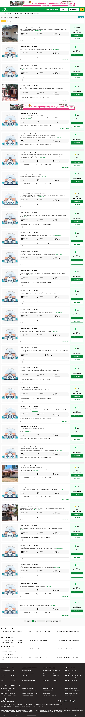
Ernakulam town (56, 670)
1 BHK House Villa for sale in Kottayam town (12, 634)
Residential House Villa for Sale (29, 26)
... (53, 621)
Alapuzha (3, 672)
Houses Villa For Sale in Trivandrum (8, 688)
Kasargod (13, 680)
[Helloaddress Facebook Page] (58, 701)
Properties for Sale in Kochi (70, 670)
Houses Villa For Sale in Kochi (28, 688)
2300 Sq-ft (57, 73)
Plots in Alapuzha (25, 675)
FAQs (83, 715)
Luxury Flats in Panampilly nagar (29, 680)
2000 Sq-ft (57, 278)
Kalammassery (56, 675)
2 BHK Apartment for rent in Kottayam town (40, 657)
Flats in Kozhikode (26, 677)
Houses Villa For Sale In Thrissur (70, 688)
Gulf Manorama (45, 704)
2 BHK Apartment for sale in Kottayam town (40, 640)
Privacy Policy (73, 715)
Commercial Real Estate (69, 695)
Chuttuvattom (38, 704)
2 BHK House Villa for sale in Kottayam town (40, 631)
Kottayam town (11, 21)
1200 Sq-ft (57, 122)
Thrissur (12, 675)
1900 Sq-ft (57, 513)
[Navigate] (3, 33)
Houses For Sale (25, 691)
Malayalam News (12, 704)
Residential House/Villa (23, 21)
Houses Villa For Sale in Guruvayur (71, 691)
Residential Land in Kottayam (49, 688)
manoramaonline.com (31, 715)
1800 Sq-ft (57, 571)
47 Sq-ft (57, 552)
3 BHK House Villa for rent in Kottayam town (12, 649)
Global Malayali (53, 704)
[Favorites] (22, 41)
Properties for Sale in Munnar (71, 680)
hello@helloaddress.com (59, 711)
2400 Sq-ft (57, 200)
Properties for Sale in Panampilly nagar (73, 675)
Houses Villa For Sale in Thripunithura (72, 690)
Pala (44, 677)
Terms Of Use (79, 715)
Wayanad (13, 678)
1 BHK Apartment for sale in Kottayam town (12, 642)
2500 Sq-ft (57, 239)
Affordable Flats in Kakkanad (28, 673)
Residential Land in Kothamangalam (50, 691)
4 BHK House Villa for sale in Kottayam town (68, 631)
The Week (60, 704)
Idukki (12, 673)
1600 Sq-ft (57, 590)
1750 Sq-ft (57, 376)
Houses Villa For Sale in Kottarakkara (30, 693)
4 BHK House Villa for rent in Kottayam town (68, 649)
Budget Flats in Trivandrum (27, 672)
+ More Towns (56, 680)
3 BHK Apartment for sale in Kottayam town (12, 640)
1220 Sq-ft (57, 53)
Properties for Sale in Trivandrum (72, 672)
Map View (82, 17)
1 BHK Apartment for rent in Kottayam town (12, 659)
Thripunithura (56, 678)
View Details (77, 38)
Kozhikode (3, 678)
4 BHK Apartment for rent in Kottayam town (68, 657)
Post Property (64, 9)
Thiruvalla (45, 678)
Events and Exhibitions (25, 706)
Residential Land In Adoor (27, 695)
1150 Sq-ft (57, 94)
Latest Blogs (10, 706)
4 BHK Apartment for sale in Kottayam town (68, 640)
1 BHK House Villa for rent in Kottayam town (12, 651)
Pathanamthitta (14, 672)
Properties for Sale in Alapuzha (71, 678)
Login (82, 9)
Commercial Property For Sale (49, 695)
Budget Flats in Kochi (26, 670)
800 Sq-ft (57, 220)
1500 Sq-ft (57, 474)
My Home (34, 706)
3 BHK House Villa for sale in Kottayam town (12, 631)
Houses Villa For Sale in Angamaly (8, 691)
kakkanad (55, 673)
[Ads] (42, 3)
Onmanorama (20, 704)
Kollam (12, 670)
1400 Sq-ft (57, 141)
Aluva (54, 672)
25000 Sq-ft (57, 335)
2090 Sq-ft (57, 493)
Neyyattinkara (46, 680)
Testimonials (17, 706)
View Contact (77, 35)
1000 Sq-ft (57, 34)
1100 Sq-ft (57, 435)
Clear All (44, 21)
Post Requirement (74, 9)
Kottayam (3, 673)
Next (57, 621)
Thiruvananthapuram (5, 670)
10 (51, 621)
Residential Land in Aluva (48, 690)
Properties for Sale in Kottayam (71, 673)
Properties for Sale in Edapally (71, 677)
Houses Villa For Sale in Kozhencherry (72, 693)
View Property (38, 30)
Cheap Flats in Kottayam (27, 678)
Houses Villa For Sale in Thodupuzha (8, 695)
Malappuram (14, 677)
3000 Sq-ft (57, 180)
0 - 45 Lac (38, 21)
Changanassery (46, 673)
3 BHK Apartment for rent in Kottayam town (12, 657)
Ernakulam (3, 675)
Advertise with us (40, 706)
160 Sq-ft (57, 297)
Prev (28, 621)
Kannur (2, 680)
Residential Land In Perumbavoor (8, 693)
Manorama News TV (29, 704)
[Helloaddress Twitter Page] (60, 701)
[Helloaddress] (7, 9)
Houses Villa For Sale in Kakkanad (29, 690)
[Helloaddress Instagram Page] (62, 701)
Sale (32, 21)
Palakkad (3, 677)
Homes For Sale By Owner (6, 690)
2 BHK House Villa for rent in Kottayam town (40, 649)
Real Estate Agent (46, 693)
